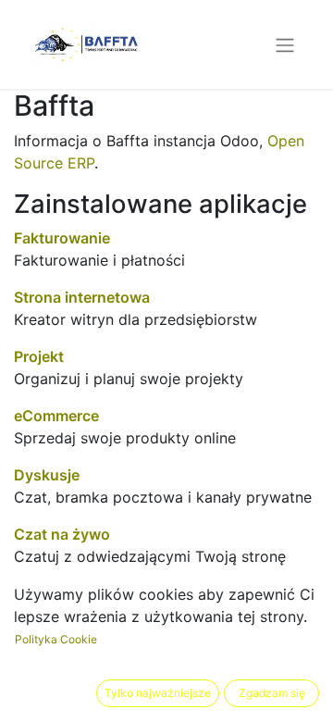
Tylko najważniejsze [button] (158, 693)
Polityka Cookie (56, 639)
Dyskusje (47, 475)
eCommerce (56, 415)
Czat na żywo (62, 534)
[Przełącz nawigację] (284, 44)
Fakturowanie (62, 238)
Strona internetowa (82, 297)
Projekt (39, 356)
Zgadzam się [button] (272, 693)
